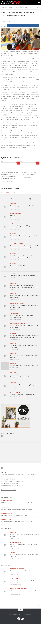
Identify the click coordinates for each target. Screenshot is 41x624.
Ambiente (13, 243)
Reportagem (20, 303)
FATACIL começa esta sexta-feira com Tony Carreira (17, 503)
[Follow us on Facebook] (18, 618)
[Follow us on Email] (22, 618)
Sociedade (13, 203)
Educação (20, 243)
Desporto (13, 303)
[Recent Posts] (10, 199)
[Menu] (38, 2)
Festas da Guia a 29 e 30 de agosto (20, 266)
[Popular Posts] (30, 199)
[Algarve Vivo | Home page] (13, 2)
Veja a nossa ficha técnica (8, 490)
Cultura (4, 7)
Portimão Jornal (21, 7)
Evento (11, 7)
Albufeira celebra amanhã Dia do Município (23, 275)
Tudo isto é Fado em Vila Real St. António (22, 394)
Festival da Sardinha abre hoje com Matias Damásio (16, 521)
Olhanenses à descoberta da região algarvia (23, 385)
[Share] (23, 25)
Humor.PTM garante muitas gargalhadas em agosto (16, 509)
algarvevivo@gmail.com (12, 483)
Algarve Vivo (7, 19)
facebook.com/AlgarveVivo (15, 485)
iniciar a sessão (11, 193)
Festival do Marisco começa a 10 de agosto (14, 515)
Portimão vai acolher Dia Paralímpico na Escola (24, 365)
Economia (13, 372)
